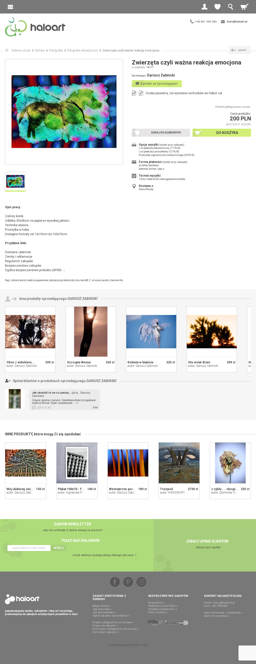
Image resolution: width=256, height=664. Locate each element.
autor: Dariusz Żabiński (21, 366)
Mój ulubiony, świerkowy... (25, 489)
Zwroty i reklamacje (18, 256)
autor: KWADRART (172, 492)
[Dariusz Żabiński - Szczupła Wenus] (91, 332)
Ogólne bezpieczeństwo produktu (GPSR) (33, 270)
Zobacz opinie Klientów (207, 541)
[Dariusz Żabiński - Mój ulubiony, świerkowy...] (25, 463)
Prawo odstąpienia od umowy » (113, 622)
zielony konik (18, 280)
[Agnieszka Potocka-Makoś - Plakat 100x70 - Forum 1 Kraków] (76, 463)
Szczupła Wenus (79, 362)
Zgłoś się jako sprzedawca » (111, 615)
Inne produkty (30, 299)
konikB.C (85, 280)
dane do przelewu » (217, 616)
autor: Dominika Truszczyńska (231, 492)
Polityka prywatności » (162, 609)
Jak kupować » (102, 609)
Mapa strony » (101, 606)
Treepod (166, 489)
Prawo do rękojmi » (105, 625)
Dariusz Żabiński (83, 299)
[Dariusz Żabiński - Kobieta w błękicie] (151, 332)
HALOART (22, 599)
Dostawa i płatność (18, 252)
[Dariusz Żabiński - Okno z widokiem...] (30, 332)
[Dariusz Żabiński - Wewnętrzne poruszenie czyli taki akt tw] (128, 463)
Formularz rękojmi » (105, 632)
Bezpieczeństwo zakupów (23, 265)
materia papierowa (37, 280)
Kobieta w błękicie (141, 362)
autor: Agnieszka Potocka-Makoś (79, 492)
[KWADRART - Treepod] (179, 463)
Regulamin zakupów (19, 261)
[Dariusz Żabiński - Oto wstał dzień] (212, 332)
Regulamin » (156, 602)
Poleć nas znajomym (81, 541)
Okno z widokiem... (20, 362)
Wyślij (59, 548)
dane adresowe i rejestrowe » (223, 612)
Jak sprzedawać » (104, 612)
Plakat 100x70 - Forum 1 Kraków (81, 489)
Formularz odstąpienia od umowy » (115, 629)
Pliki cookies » (158, 612)
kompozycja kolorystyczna (64, 280)
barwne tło (117, 280)
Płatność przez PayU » (163, 606)
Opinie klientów (25, 381)
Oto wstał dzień (199, 362)
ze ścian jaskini (101, 280)
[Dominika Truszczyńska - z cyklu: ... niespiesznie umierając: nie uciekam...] (230, 463)
